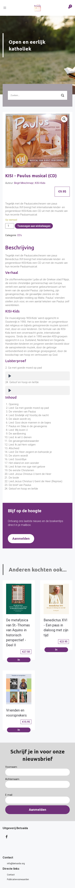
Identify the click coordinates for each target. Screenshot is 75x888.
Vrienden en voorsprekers (16, 712)
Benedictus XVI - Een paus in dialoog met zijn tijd (56, 627)
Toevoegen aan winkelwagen (33, 226)
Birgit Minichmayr (24, 183)
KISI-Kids (40, 183)
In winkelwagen (19, 660)
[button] (64, 119)
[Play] (10, 376)
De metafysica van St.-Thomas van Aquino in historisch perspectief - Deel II (18, 632)
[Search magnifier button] (62, 95)
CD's (19, 235)
